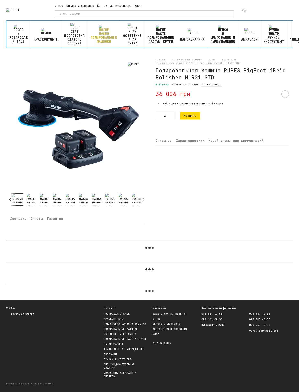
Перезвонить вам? (212, 324)
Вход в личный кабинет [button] (170, 313)
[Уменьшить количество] (159, 115)
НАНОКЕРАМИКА (192, 39)
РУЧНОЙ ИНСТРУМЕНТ (274, 39)
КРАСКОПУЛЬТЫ (46, 39)
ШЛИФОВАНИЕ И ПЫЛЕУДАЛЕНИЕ (223, 39)
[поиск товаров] (230, 13)
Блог (138, 6)
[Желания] (268, 10)
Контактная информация (114, 6)
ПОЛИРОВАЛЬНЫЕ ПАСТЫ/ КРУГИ (161, 39)
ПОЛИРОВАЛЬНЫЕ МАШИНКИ (104, 39)
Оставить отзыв (212, 84)
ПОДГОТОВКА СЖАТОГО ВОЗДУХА (74, 39)
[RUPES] (133, 64)
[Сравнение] (258, 10)
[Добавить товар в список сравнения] (273, 94)
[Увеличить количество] (171, 115)
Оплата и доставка (80, 6)
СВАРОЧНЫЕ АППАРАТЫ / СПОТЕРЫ (120, 374)
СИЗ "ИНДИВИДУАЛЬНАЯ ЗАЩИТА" (119, 365)
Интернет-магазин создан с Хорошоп (29, 383)
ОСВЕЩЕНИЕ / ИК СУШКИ (132, 39)
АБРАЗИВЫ (249, 39)
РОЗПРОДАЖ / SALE (18, 39)
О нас (59, 6)
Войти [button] (166, 103)
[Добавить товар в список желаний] (285, 94)
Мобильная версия (22, 314)
